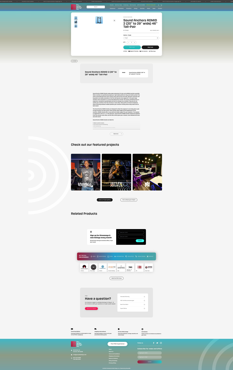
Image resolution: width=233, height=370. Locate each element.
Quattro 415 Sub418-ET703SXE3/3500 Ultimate (67, 1)
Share (126, 51)
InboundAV (128, 368)
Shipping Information (114, 356)
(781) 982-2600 (77, 359)
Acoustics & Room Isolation (92, 1)
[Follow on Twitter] (157, 343)
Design (135, 8)
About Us (111, 351)
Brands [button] (112, 5)
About (148, 8)
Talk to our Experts (91, 308)
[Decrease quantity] (128, 42)
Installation (121, 8)
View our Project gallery (105, 199)
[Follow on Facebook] (154, 343)
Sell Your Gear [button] (118, 5)
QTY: (124, 42)
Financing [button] (125, 5)
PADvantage (153, 51)
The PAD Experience (117, 344)
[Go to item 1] (76, 18)
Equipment (112, 8)
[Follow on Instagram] (161, 343)
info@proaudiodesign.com (79, 354)
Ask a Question (144, 51)
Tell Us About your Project (128, 199)
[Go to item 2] (76, 22)
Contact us (80, 334)
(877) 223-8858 (77, 357)
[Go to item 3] (76, 26)
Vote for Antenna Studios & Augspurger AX (117, 1)
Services (142, 8)
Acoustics (128, 8)
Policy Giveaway (113, 360)
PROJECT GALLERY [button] (150, 5)
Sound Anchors (127, 17)
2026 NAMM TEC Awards (22, 1)
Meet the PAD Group (117, 278)
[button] (85, 172)
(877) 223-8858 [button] (141, 5)
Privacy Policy (112, 363)
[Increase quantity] (134, 42)
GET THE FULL (84, 256)
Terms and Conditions (114, 353)
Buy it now (150, 47)
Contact (160, 8)
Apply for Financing (134, 51)
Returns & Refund (113, 358)
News (154, 8)
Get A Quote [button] (133, 5)
